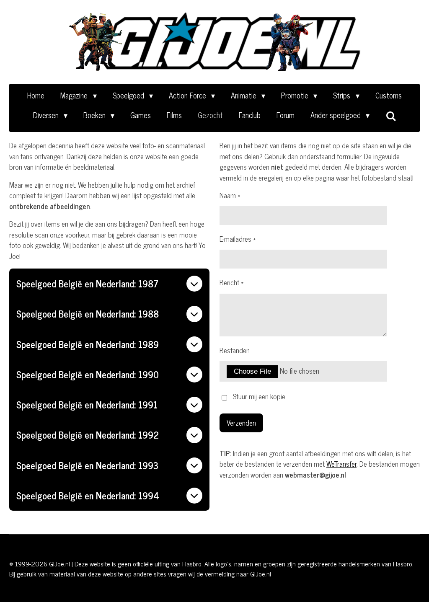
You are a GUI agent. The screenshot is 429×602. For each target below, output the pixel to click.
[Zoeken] (391, 115)
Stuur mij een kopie (259, 397)
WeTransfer (341, 464)
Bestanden (235, 350)
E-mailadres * (238, 239)
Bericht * (231, 282)
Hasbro (192, 563)
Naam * (230, 195)
